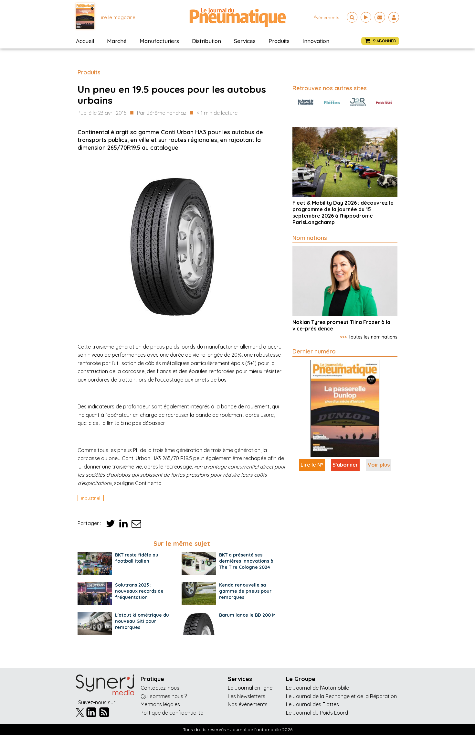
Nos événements (248, 704)
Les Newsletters (246, 696)
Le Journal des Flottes (312, 704)
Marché (117, 41)
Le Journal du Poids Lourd (317, 712)
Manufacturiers (159, 41)
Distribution (206, 41)
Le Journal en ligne (250, 688)
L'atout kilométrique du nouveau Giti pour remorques (142, 621)
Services (245, 41)
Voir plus (379, 464)
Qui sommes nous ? (164, 696)
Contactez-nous (160, 688)
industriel (90, 498)
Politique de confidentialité (172, 712)
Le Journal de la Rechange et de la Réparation (341, 696)
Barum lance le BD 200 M (247, 615)
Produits (279, 41)
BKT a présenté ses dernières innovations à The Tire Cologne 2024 (246, 561)
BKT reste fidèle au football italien (136, 558)
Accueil (85, 41)
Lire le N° (312, 464)
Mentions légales (160, 704)
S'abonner (345, 464)
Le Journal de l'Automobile (317, 688)
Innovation (315, 41)
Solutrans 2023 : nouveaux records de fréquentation (139, 591)
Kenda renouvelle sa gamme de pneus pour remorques (245, 591)
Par (161, 113)
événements (326, 17)
